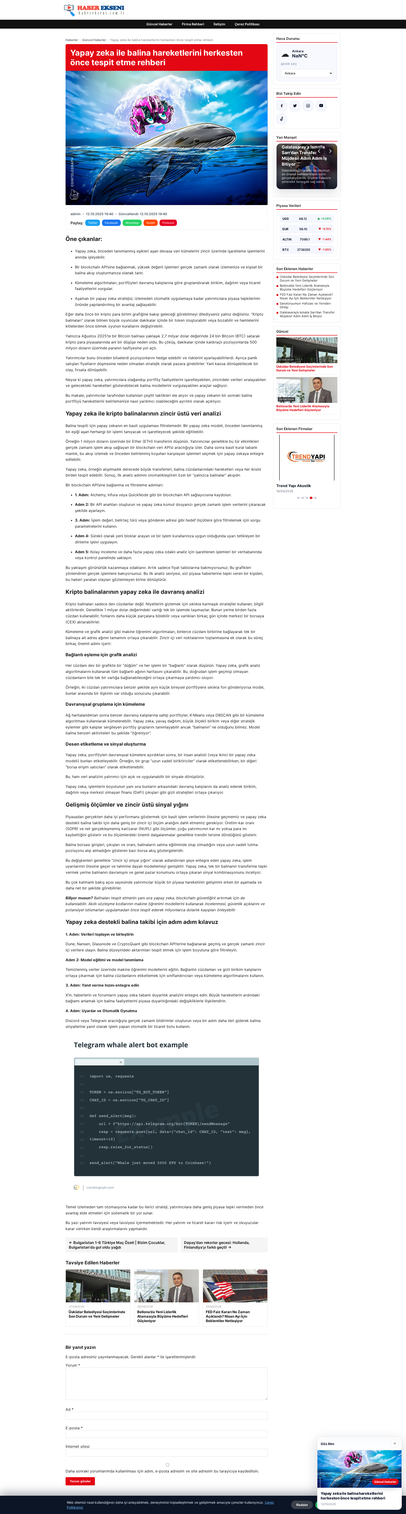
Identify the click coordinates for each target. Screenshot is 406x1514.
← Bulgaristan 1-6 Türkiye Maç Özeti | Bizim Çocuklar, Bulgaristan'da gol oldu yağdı (117, 1245)
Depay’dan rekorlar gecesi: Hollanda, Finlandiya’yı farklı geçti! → (217, 1245)
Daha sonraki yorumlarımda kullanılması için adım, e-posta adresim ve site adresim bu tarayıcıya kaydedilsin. (162, 1471)
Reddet (302, 1505)
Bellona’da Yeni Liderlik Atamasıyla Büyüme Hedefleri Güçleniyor (304, 287)
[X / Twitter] (294, 105)
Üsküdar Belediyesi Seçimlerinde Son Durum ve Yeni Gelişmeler (307, 278)
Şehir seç (289, 64)
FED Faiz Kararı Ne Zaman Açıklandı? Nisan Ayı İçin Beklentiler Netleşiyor (306, 296)
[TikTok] (281, 119)
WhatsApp (132, 223)
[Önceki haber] (320, 151)
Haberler (72, 40)
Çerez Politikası (247, 24)
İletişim (219, 24)
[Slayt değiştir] (298, 498)
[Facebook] (281, 105)
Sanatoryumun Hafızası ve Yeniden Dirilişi (305, 305)
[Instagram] (308, 105)
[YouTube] (321, 105)
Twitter (92, 223)
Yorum (73, 1365)
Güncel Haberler (159, 24)
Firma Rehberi (193, 24)
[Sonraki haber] (330, 151)
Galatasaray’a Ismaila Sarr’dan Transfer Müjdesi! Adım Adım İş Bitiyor (307, 314)
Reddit (150, 223)
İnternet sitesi (78, 1446)
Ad (70, 1409)
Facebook (111, 223)
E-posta (74, 1428)
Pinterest (168, 223)
